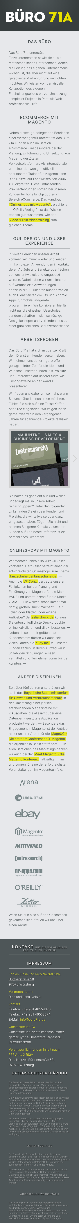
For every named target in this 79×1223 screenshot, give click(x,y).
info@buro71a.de (32, 1019)
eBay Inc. (43, 643)
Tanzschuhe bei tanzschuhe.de (32, 576)
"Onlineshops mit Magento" (30, 204)
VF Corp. (30, 581)
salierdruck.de (42, 617)
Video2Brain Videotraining (29, 220)
